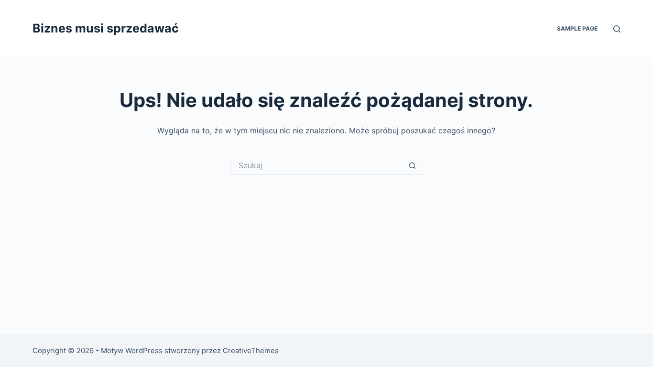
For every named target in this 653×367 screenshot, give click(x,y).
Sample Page (577, 28)
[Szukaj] (616, 28)
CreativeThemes (251, 350)
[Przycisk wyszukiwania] (412, 165)
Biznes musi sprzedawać (106, 28)
